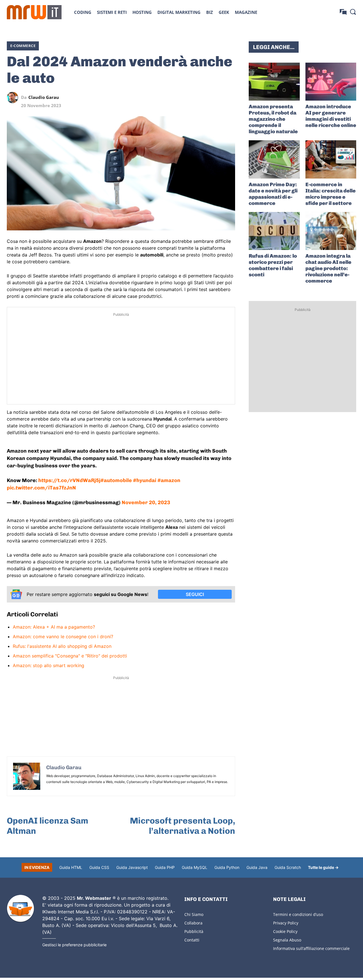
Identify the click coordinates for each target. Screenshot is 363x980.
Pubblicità (193, 931)
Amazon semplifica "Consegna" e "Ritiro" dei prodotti (70, 656)
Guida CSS (99, 867)
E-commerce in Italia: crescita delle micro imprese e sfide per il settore (330, 193)
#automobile (116, 480)
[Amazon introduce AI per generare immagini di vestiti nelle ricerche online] (330, 82)
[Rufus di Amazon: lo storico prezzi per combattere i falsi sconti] (274, 231)
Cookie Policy (285, 931)
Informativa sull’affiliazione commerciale (311, 948)
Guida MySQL (194, 867)
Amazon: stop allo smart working (48, 665)
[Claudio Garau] (14, 97)
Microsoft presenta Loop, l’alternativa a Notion (182, 826)
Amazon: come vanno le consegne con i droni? (63, 636)
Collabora (193, 923)
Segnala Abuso (287, 940)
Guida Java (256, 867)
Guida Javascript (132, 867)
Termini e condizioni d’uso (298, 914)
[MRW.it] (34, 12)
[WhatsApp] (203, 97)
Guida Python (226, 867)
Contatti (191, 940)
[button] (352, 11)
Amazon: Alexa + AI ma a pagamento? (54, 627)
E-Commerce (22, 45)
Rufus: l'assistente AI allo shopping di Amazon (62, 646)
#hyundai (144, 480)
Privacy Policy (285, 923)
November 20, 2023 (146, 502)
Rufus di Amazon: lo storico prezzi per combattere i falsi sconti (273, 265)
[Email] (229, 97)
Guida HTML (70, 867)
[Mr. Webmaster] (20, 908)
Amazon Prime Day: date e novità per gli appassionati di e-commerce (273, 193)
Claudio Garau (43, 97)
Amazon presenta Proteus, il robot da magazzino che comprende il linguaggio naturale (273, 119)
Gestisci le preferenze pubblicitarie (74, 944)
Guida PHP (165, 867)
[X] (177, 97)
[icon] (343, 12)
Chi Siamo (193, 914)
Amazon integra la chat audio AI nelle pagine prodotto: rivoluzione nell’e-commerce (328, 268)
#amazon (168, 480)
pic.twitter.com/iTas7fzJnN (41, 488)
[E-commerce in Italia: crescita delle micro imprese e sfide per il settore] (330, 159)
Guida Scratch (288, 867)
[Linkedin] (190, 97)
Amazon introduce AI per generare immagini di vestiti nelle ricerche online (330, 115)
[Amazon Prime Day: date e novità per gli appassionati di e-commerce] (274, 159)
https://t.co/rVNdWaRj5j (69, 480)
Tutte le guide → (323, 867)
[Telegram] (216, 97)
